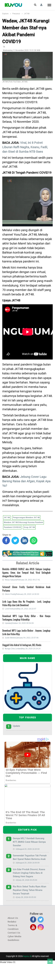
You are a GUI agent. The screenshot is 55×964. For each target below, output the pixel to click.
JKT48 (26, 14)
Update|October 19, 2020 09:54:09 (19, 623)
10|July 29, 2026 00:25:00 (26, 880)
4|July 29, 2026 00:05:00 (26, 897)
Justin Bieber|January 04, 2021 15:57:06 (21, 638)
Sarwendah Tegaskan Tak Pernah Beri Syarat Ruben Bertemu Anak (30, 857)
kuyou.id (27, 956)
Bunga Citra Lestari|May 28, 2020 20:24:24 (22, 649)
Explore (5, 14)
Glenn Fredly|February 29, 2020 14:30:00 (22, 594)
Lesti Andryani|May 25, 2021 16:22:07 (20, 609)
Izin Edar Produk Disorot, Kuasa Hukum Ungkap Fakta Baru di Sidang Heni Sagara (29, 873)
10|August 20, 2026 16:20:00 (28, 849)
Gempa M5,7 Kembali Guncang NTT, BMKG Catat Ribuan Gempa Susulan (29, 842)
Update (16, 726)
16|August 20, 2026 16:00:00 (28, 863)
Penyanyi (16, 14)
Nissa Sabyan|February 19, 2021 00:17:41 (22, 580)
